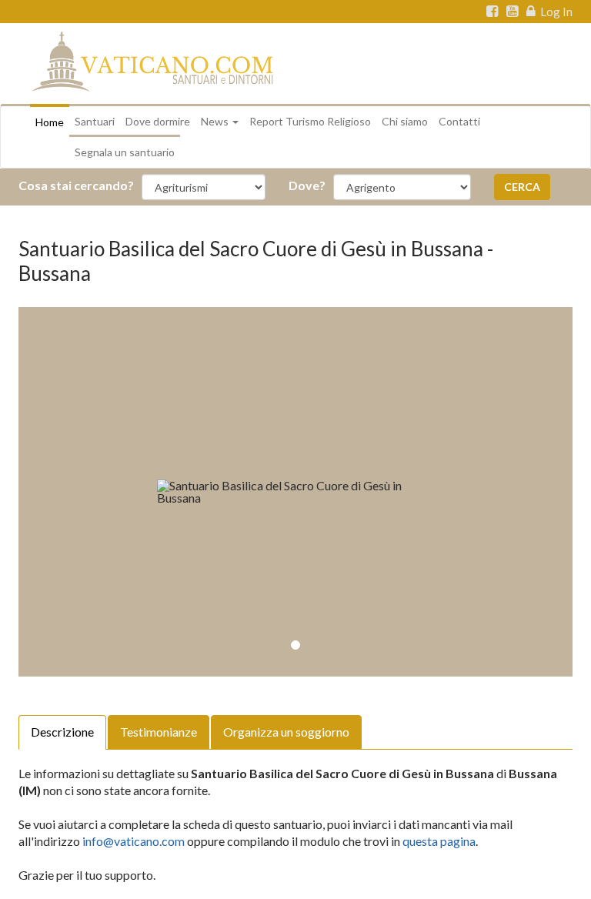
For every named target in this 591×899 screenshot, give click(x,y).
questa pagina (439, 841)
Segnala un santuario (125, 152)
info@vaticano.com (133, 841)
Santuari (95, 121)
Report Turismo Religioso (310, 121)
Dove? (307, 185)
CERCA (522, 186)
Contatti (459, 121)
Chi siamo (405, 121)
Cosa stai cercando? (76, 185)
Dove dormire (157, 121)
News (216, 121)
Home (49, 122)
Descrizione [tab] (62, 731)
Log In (555, 11)
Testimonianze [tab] (158, 731)
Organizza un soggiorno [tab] (286, 731)
